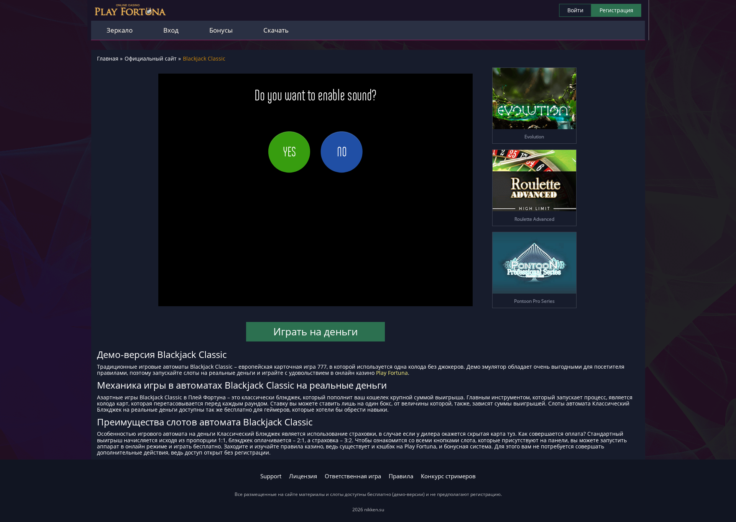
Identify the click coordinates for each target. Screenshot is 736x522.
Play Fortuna (392, 372)
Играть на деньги (315, 331)
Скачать (276, 30)
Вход (171, 30)
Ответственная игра (353, 476)
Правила (401, 476)
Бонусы (221, 30)
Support (270, 476)
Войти (575, 10)
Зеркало (120, 30)
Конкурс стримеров (448, 476)
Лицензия (303, 476)
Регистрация (616, 10)
